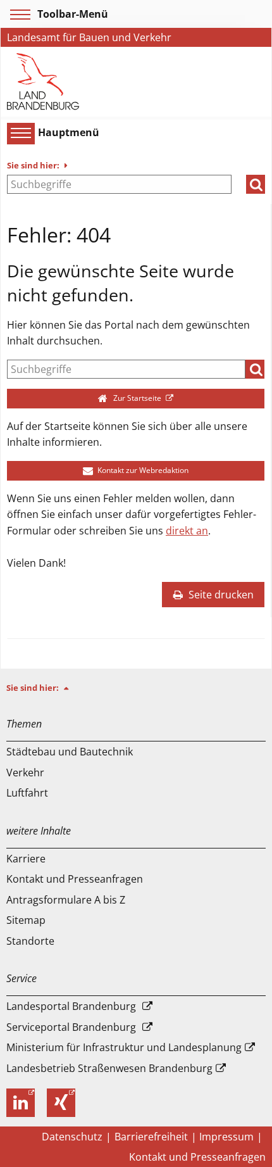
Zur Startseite (137, 398)
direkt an (187, 531)
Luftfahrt (27, 793)
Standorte (30, 941)
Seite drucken (220, 595)
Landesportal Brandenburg (71, 1006)
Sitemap (26, 920)
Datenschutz (72, 1137)
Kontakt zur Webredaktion (142, 470)
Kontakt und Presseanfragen (74, 879)
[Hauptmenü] (19, 133)
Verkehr (25, 772)
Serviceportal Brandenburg (71, 1027)
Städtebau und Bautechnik (69, 752)
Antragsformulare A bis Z (65, 900)
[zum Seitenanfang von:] (71, 687)
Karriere (26, 859)
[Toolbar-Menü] (18, 14)
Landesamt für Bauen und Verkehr (89, 37)
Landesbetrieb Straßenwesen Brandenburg (109, 1068)
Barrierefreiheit (151, 1137)
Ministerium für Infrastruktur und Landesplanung (124, 1047)
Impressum (226, 1137)
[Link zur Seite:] (43, 80)
